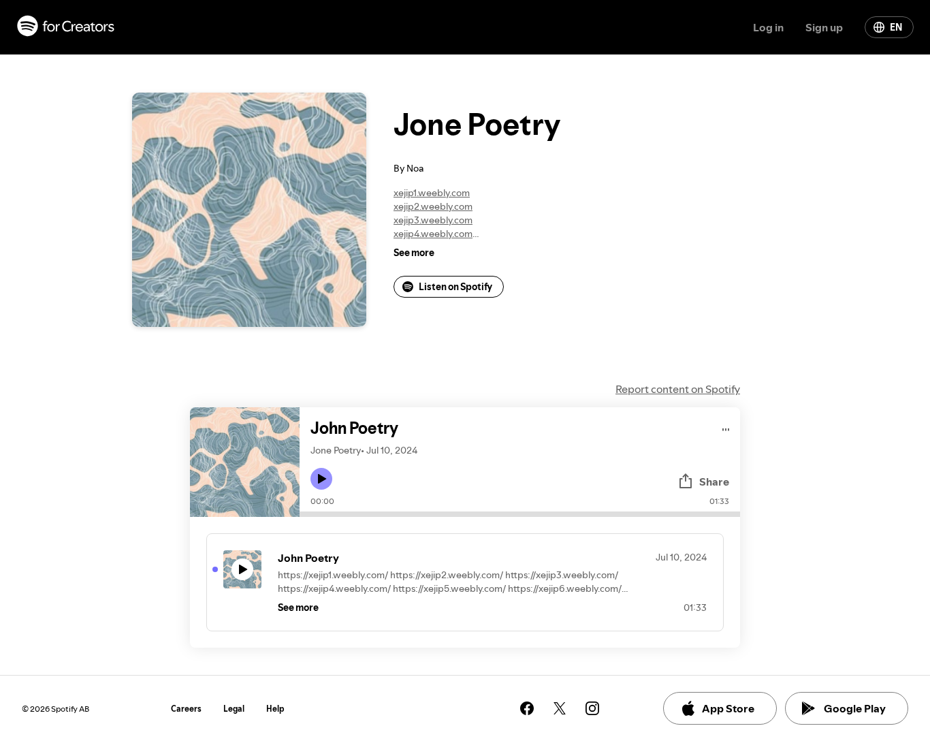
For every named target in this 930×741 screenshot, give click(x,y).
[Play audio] (726, 427)
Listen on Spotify (455, 287)
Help (275, 708)
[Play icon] (321, 479)
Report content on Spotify (677, 388)
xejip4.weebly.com (433, 233)
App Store (728, 708)
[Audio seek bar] (520, 514)
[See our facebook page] (527, 708)
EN (896, 27)
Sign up (824, 27)
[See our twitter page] (559, 708)
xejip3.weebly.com (433, 220)
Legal (233, 708)
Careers (186, 708)
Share (714, 481)
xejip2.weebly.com (433, 206)
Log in (768, 27)
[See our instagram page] (592, 708)
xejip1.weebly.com (432, 193)
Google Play (855, 708)
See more (414, 252)
